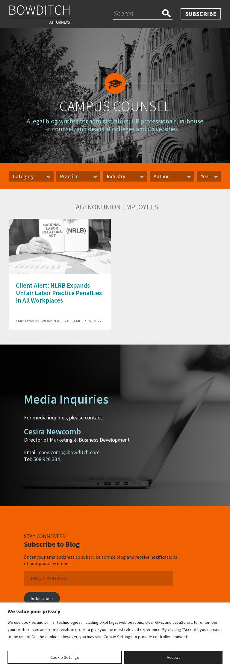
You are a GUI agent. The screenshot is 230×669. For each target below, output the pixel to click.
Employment (28, 321)
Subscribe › (42, 598)
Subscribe (200, 13)
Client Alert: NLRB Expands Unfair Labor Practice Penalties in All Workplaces (59, 292)
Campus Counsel (115, 106)
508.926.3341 (48, 459)
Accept (173, 657)
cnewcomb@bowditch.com (69, 452)
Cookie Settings (64, 657)
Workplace (53, 321)
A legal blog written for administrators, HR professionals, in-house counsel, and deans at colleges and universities (115, 125)
